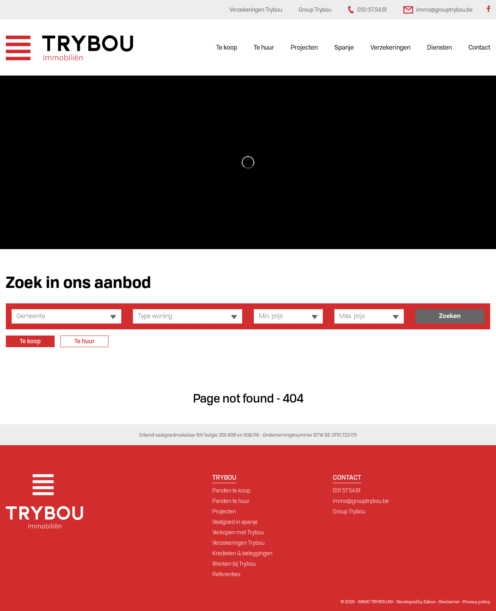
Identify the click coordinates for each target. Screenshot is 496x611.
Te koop (226, 47)
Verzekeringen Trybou (238, 543)
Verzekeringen (390, 47)
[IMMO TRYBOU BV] (69, 47)
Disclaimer (449, 601)
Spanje (344, 47)
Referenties (226, 574)
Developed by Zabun (416, 601)
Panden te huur (231, 501)
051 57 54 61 (346, 490)
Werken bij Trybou (234, 564)
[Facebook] (488, 9)
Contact (479, 47)
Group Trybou (349, 511)
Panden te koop (231, 490)
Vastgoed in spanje (235, 522)
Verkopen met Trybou (238, 532)
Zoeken (450, 316)
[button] (66, 316)
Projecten (304, 47)
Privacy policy (476, 601)
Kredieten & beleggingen (242, 553)
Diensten (439, 47)
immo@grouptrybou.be (361, 501)
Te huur (264, 47)
